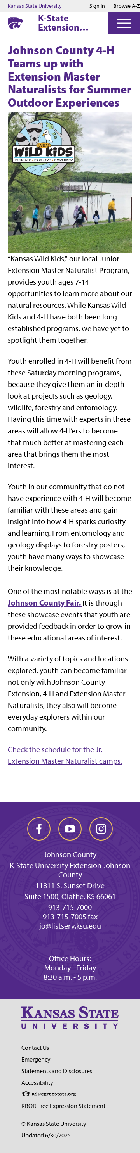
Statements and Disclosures (56, 1071)
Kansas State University (35, 6)
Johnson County (70, 854)
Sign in (97, 6)
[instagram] (101, 829)
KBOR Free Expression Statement (63, 1106)
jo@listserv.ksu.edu (70, 925)
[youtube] (70, 829)
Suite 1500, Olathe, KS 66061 (70, 896)
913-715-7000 (70, 907)
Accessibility (37, 1082)
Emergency (36, 1059)
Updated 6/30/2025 (46, 1135)
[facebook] (39, 829)
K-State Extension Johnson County (58, 22)
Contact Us (35, 1047)
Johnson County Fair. (45, 603)
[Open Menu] (124, 23)
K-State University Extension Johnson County (70, 870)
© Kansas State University (53, 1123)
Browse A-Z (127, 6)
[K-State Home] (15, 23)
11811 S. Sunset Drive (70, 885)
